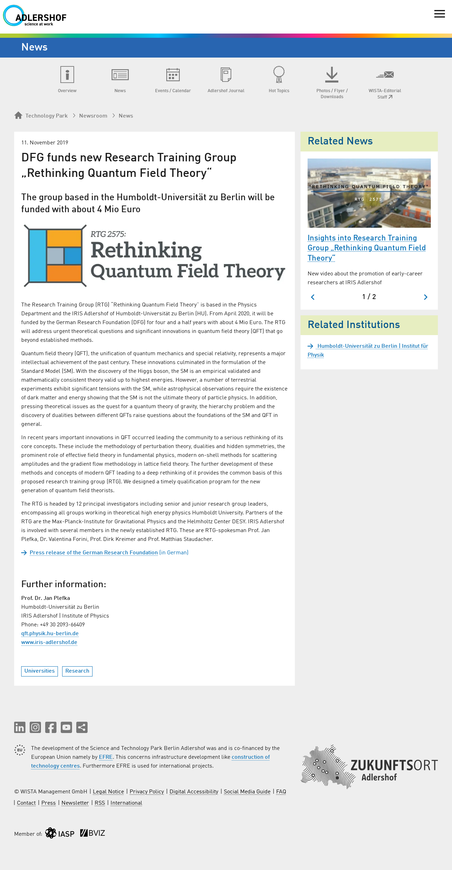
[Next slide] (425, 297)
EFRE (106, 757)
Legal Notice (108, 792)
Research (77, 671)
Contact (26, 803)
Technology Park (46, 116)
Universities (39, 671)
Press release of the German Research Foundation (94, 553)
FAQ (281, 792)
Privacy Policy (147, 792)
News (126, 116)
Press (48, 803)
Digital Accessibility (194, 792)
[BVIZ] (92, 834)
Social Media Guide (247, 792)
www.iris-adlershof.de (49, 642)
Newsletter (75, 803)
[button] (20, 727)
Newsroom (93, 116)
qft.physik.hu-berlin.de (50, 634)
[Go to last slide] (313, 297)
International (126, 803)
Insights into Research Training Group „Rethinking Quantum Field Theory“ (367, 248)
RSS (100, 803)
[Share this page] (82, 727)
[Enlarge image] (154, 256)
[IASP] (59, 834)
